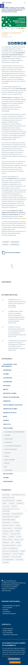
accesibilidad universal (18, 495)
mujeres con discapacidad (9, 548)
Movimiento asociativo (9, 613)
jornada (5, 244)
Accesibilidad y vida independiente (11, 33)
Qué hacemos (7, 611)
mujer (19, 545)
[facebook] (3, 287)
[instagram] (11, 287)
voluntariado (19, 559)
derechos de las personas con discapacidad (11, 510)
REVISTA (7, 463)
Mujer (5, 416)
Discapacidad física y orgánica (11, 605)
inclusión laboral (7, 539)
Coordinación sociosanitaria (13, 446)
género (4, 537)
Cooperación (7, 378)
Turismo (6, 477)
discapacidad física (17, 514)
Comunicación (9, 439)
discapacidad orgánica (8, 519)
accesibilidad (6, 495)
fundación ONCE (15, 534)
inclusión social (18, 539)
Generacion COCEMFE (10, 408)
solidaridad (5, 557)
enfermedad (17, 528)
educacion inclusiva (8, 525)
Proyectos (7, 424)
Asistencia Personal (8, 497)
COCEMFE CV (20, 503)
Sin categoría (8, 473)
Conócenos (21, 5)
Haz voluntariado (8, 632)
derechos (14, 506)
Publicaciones (8, 428)
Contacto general (8, 628)
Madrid (18, 542)
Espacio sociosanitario (11, 397)
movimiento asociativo (8, 545)
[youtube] (14, 287)
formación (5, 534)
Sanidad (22, 551)
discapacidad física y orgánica (10, 517)
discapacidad (15, 242)
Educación (6, 385)
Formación (6, 401)
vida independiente (7, 559)
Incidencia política (9, 412)
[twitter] (8, 287)
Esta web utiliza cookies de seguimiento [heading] (13, 644)
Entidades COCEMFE (9, 393)
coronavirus (7, 381)
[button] (2, 6)
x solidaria (5, 562)
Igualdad (11, 537)
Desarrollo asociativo (11, 449)
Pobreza (6, 420)
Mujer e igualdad (9, 460)
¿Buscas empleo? (8, 630)
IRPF (12, 542)
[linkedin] (5, 287)
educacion (16, 522)
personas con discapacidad (10, 551)
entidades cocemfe (7, 531)
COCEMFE (4, 35)
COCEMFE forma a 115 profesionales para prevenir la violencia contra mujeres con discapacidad (17, 302)
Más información (6, 656)
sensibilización (14, 244)
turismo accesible (16, 557)
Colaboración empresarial (10, 634)
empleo (18, 525)
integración (5, 542)
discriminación (6, 522)
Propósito (5, 609)
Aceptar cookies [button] (15, 662)
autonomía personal (8, 500)
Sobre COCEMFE (7, 607)
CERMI (4, 503)
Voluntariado (8, 470)
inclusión (18, 537)
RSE (6, 466)
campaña (19, 500)
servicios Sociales (18, 554)
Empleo (5, 389)
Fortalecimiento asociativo (13, 405)
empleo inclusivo (7, 528)
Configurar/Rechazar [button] (14, 659)
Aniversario (7, 370)
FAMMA (17, 531)
